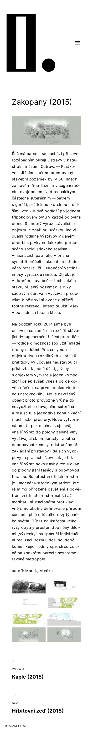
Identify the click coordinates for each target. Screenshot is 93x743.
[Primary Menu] (77, 43)
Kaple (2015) (28, 673)
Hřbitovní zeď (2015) (38, 707)
